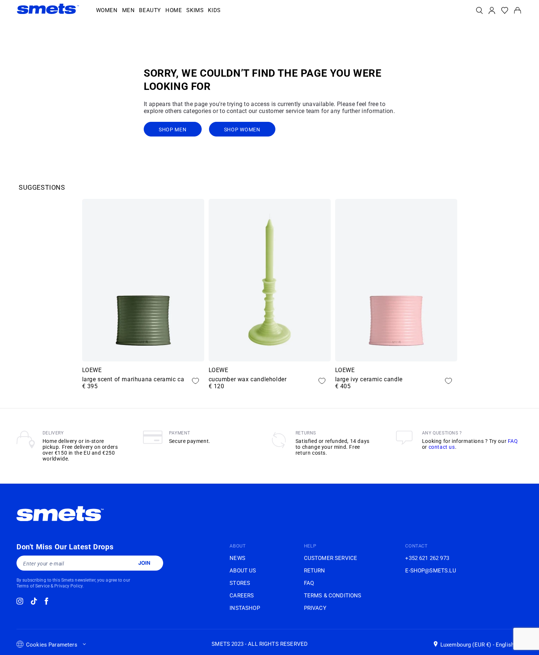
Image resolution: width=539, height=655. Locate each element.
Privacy (315, 608)
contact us (442, 447)
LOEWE (92, 370)
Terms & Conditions (333, 595)
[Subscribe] (144, 563)
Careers (242, 595)
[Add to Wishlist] (195, 381)
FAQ (513, 441)
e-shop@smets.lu (430, 570)
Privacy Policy (68, 586)
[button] (107, 10)
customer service (330, 558)
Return (314, 570)
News (237, 558)
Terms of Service (33, 586)
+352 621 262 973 (427, 558)
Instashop (245, 608)
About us (243, 570)
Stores (240, 583)
